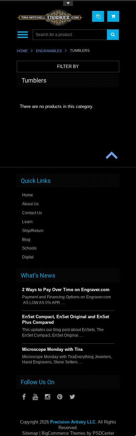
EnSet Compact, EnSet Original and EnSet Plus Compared (65, 319)
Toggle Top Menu (68, 3)
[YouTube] (35, 397)
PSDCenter (103, 433)
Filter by (68, 66)
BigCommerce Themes (63, 433)
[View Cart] (113, 16)
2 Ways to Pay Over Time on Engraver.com (66, 289)
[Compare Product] (98, 16)
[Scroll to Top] (111, 155)
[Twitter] (72, 397)
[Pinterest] (59, 397)
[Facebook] (24, 397)
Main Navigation (22, 35)
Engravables (49, 51)
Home (22, 51)
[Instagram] (47, 397)
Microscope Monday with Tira (52, 349)
